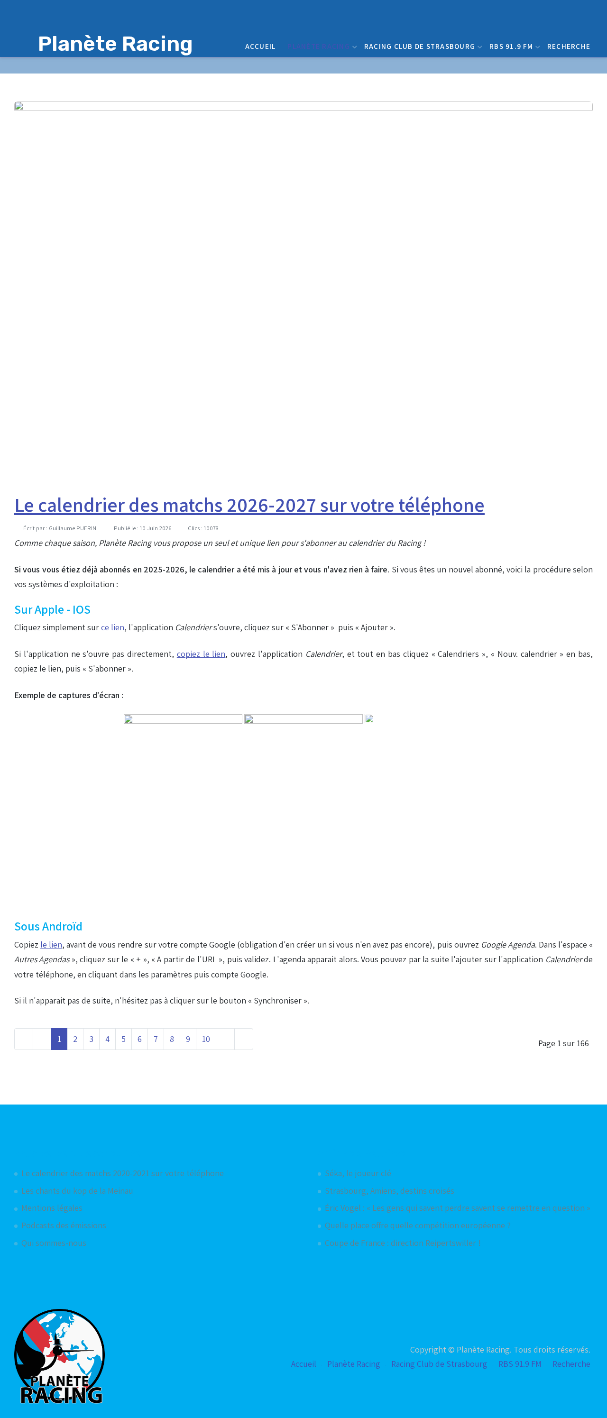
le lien (51, 944)
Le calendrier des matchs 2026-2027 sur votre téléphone (249, 504)
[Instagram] (587, 65)
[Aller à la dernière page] (243, 1039)
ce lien (112, 627)
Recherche (568, 46)
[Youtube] (574, 65)
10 (206, 1038)
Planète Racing (318, 46)
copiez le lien (201, 653)
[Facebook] (562, 65)
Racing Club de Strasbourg (419, 46)
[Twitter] (550, 65)
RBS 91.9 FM (511, 46)
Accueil (260, 46)
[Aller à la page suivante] (225, 1039)
